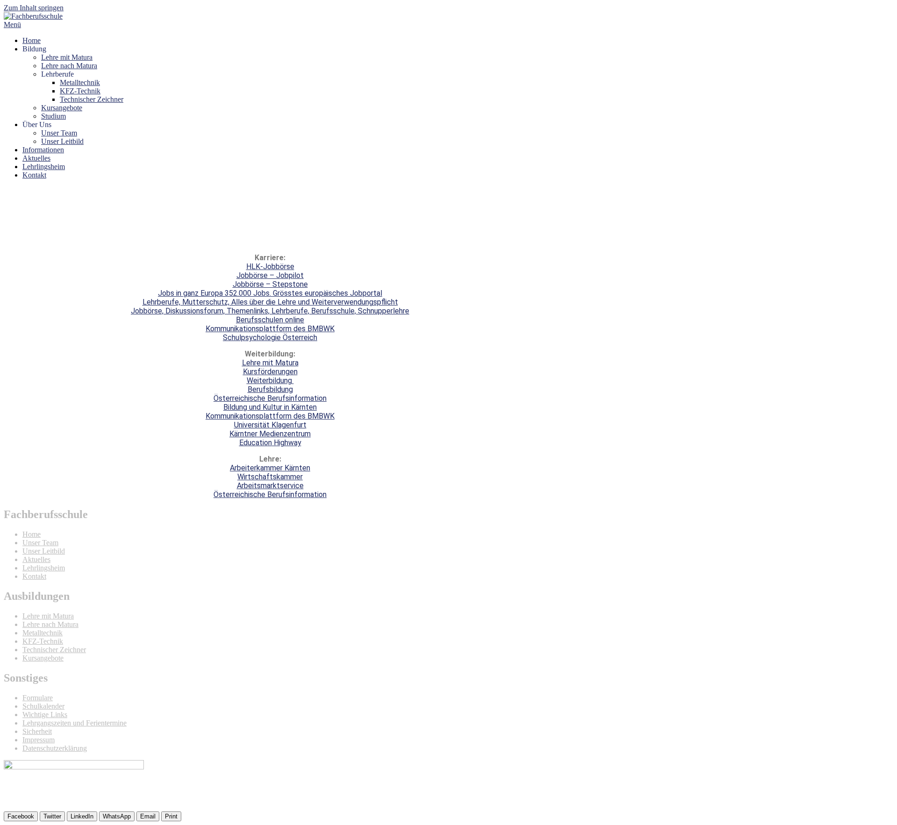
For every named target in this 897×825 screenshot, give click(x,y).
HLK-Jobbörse (270, 266)
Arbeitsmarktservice (270, 485)
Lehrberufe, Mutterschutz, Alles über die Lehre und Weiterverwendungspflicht (270, 302)
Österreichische (239, 398)
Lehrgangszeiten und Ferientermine (74, 723)
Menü (12, 24)
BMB (314, 416)
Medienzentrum (284, 433)
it (271, 362)
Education (255, 442)
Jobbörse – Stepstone (270, 284)
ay (297, 442)
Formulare (37, 698)
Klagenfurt (288, 424)
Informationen (43, 150)
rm (287, 416)
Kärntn (240, 433)
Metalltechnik (80, 82)
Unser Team (59, 133)
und (254, 407)
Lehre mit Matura (67, 57)
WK (329, 416)
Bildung (235, 407)
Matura (286, 362)
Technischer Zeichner (91, 99)
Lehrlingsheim (43, 167)
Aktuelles (36, 158)
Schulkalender (43, 706)
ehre (253, 362)
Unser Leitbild (62, 141)
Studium (53, 116)
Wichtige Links (44, 714)
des (299, 416)
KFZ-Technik (80, 91)
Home (31, 40)
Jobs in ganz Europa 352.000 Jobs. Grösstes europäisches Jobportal (270, 293)
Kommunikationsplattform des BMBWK (270, 328)
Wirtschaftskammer (270, 476)
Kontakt (34, 175)
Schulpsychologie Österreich (270, 337)
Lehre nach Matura (69, 66)
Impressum (38, 740)
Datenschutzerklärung (54, 748)
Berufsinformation (296, 398)
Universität (252, 424)
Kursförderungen (270, 371)
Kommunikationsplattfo (244, 416)
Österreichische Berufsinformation (270, 494)
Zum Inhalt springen (34, 8)
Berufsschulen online (270, 319)
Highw (283, 442)
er (254, 433)
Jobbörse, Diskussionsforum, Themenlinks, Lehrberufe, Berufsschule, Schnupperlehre (270, 310)
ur (279, 407)
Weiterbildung (269, 380)
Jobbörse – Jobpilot (270, 275)
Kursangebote (61, 108)
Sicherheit (37, 731)
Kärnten (303, 407)
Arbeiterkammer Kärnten (270, 467)
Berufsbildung (270, 389)
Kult (268, 407)
